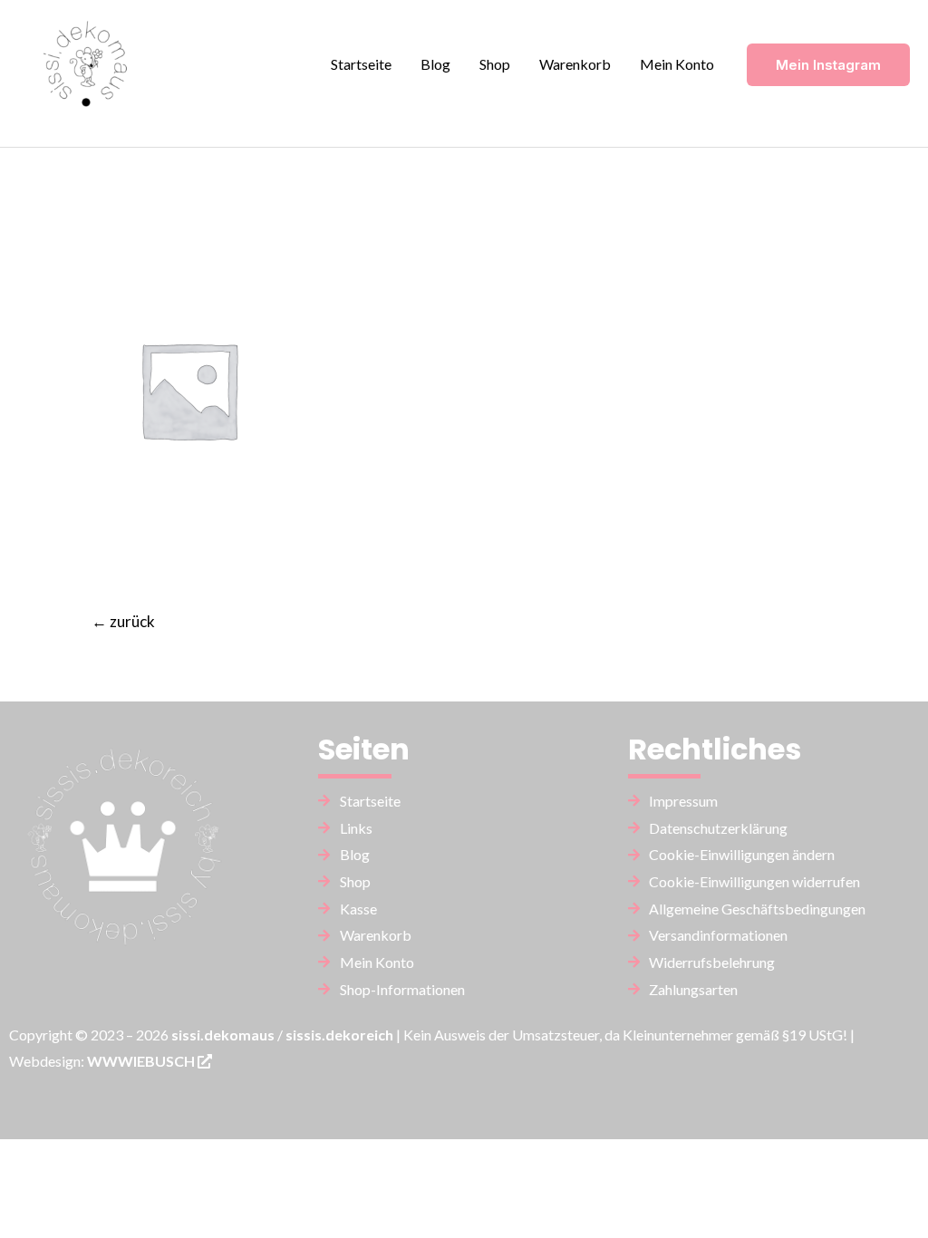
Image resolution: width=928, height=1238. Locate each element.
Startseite (361, 64)
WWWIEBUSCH (142, 1060)
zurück (123, 621)
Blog (435, 64)
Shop (494, 64)
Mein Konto (677, 64)
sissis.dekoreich (339, 1034)
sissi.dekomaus (223, 1034)
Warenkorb (575, 64)
